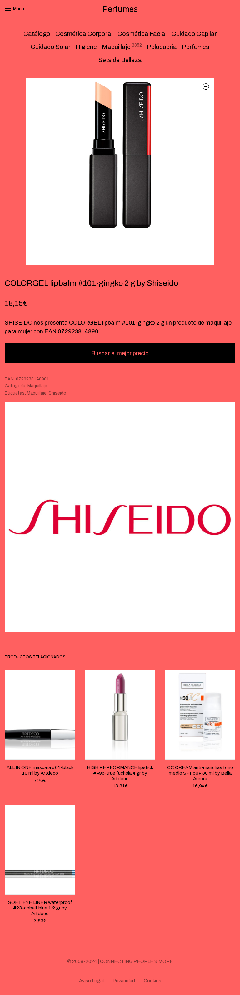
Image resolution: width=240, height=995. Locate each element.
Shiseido (57, 393)
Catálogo (36, 33)
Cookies (152, 980)
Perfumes (195, 46)
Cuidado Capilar (194, 33)
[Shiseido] (120, 518)
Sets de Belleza (120, 59)
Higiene (86, 46)
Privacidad (123, 980)
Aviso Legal (91, 980)
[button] (205, 86)
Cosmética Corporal (83, 33)
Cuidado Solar (51, 46)
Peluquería (162, 46)
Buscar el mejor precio (120, 353)
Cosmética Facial (142, 33)
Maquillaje (116, 46)
